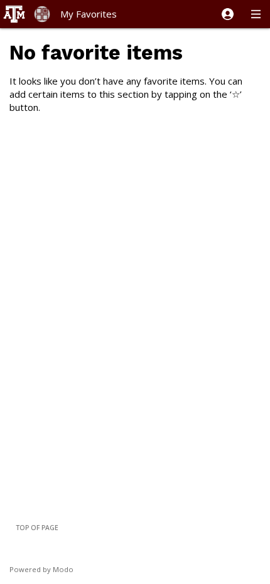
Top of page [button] (37, 527)
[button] (227, 14)
